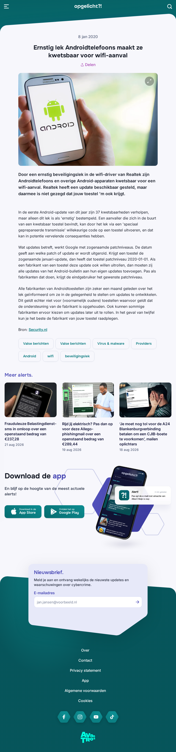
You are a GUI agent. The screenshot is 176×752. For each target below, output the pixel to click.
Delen (90, 64)
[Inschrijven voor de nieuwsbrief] (137, 602)
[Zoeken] (169, 6)
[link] (88, 6)
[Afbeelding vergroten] (149, 81)
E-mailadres (44, 593)
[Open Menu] (6, 6)
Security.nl (38, 329)
